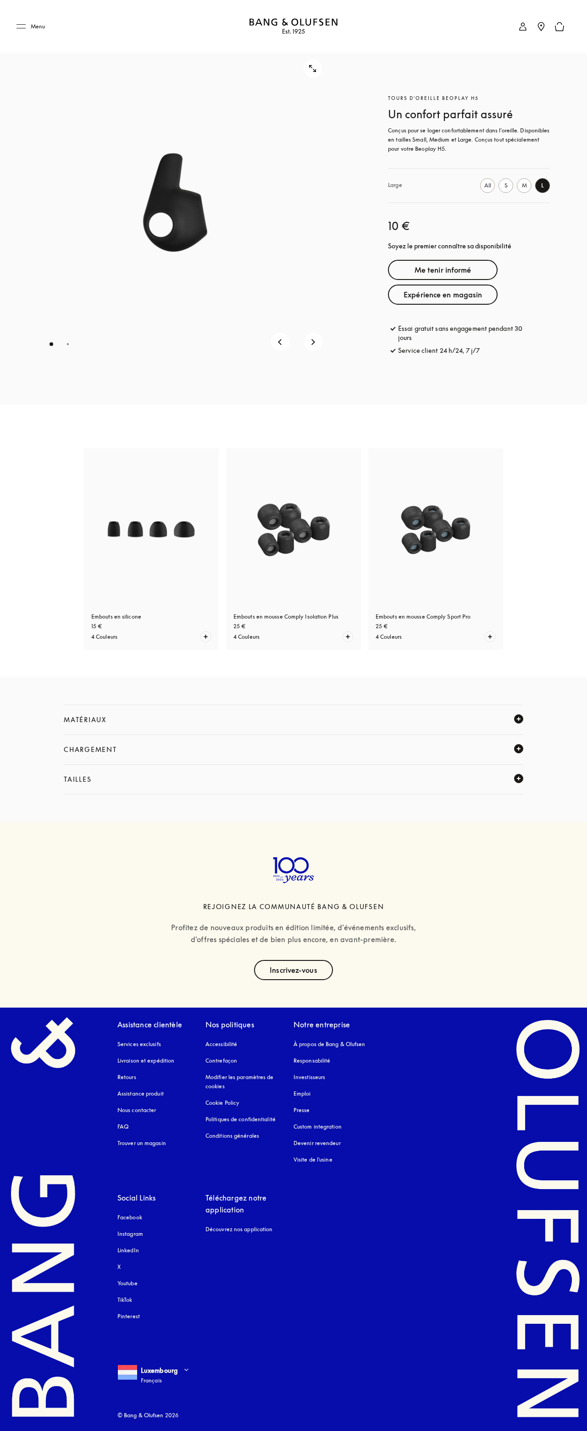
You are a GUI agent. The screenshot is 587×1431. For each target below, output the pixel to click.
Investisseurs (309, 1077)
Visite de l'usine (313, 1159)
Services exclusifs (139, 1044)
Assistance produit (140, 1093)
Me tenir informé (443, 269)
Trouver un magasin (141, 1143)
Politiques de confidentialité (240, 1119)
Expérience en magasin (443, 294)
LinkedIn (128, 1250)
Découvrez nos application (239, 1229)
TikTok (125, 1299)
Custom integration (318, 1126)
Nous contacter (136, 1110)
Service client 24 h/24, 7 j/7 (439, 350)
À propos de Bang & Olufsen (329, 1044)
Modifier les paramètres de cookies (239, 1082)
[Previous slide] (280, 342)
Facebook (129, 1217)
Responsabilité (312, 1060)
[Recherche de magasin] (541, 26)
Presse (302, 1110)
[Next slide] (313, 342)
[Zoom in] (313, 69)
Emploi (302, 1093)
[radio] (487, 185)
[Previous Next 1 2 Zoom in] (175, 202)
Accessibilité (221, 1044)
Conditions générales (232, 1135)
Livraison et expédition (145, 1060)
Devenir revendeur (317, 1143)
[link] (522, 26)
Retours (126, 1077)
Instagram (130, 1233)
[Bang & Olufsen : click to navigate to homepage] (293, 26)
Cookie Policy (222, 1102)
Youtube (127, 1283)
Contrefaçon (221, 1060)
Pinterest (128, 1316)
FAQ (122, 1126)
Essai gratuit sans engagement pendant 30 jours (460, 332)
